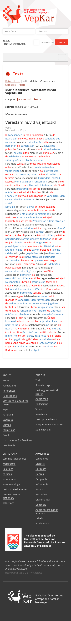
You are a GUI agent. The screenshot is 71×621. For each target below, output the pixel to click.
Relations (8, 468)
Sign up (6, 40)
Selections (8, 503)
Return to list (12, 81)
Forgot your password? (14, 43)
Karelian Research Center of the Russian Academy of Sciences (44, 542)
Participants (9, 385)
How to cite (9, 445)
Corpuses (41, 468)
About (7, 375)
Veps (5, 409)
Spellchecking (43, 429)
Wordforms (9, 463)
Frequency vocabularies (49, 424)
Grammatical (43, 499)
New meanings (11, 484)
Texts (38, 380)
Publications (10, 395)
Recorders (41, 494)
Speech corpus (44, 385)
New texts (41, 414)
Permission (9, 430)
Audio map (42, 398)
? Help (22, 84)
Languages (42, 458)
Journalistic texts (29, 99)
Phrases (7, 474)
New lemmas (10, 479)
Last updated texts (46, 419)
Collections (42, 404)
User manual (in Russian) (17, 440)
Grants (6, 435)
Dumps (7, 424)
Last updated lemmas (15, 489)
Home (6, 380)
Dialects (40, 463)
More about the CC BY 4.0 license (23, 572)
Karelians (8, 414)
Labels (39, 518)
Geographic (42, 479)
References (9, 390)
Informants (42, 484)
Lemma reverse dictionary (11, 496)
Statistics (10, 84)
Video (39, 409)
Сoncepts (41, 504)
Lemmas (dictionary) (14, 458)
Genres (40, 474)
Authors (40, 489)
